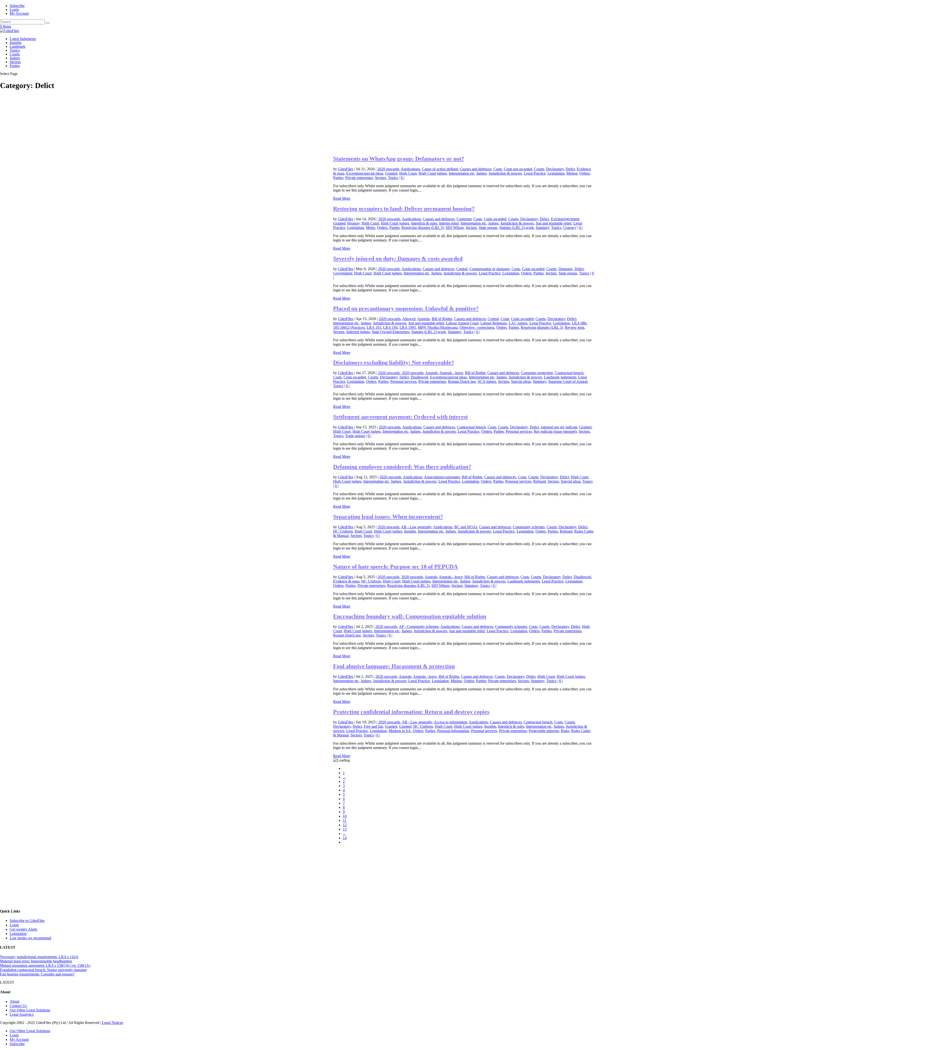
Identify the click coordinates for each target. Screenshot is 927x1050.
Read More (341, 198)
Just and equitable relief (553, 223)
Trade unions (355, 436)
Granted (391, 173)
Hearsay (353, 223)
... (344, 777)
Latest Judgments (23, 39)
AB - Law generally (416, 527)
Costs (497, 169)
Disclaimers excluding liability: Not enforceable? (393, 362)
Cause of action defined (440, 169)
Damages (565, 269)
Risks (565, 731)
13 (345, 829)
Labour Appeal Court (462, 323)
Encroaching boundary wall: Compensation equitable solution (409, 616)
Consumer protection (537, 373)
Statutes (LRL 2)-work (516, 228)
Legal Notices (112, 1023)
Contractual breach (569, 373)
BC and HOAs (465, 527)
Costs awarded (495, 219)
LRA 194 (390, 327)
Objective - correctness (477, 327)
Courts (15, 54)
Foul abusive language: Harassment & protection (394, 666)
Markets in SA (400, 731)
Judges (15, 58)
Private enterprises (359, 178)
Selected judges (358, 332)
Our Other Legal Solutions (30, 1010)
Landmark (17, 46)
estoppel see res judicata (559, 427)
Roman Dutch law (462, 381)
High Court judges (433, 173)
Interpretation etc (461, 173)
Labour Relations (493, 323)
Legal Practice (535, 173)
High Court (408, 173)
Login (14, 9)
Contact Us (18, 1006)
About (14, 1001)
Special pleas (521, 381)
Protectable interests (544, 731)
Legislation (556, 173)
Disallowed (419, 377)
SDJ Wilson (455, 228)
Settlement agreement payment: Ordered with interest (400, 417)
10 (345, 816)
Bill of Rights (442, 319)
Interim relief (449, 223)
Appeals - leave (451, 373)
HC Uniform (343, 531)
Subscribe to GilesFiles (27, 921)
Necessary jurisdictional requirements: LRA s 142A (39, 957)
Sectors (15, 62)
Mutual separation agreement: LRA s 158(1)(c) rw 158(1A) (45, 965)
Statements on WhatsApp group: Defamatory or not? (398, 159)
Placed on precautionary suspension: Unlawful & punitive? (406, 308)
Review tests (574, 327)
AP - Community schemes (419, 627)
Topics (15, 50)
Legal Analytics (22, 1014)
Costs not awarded (518, 169)
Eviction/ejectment (565, 219)
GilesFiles (345, 169)
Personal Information (453, 731)
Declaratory (555, 169)
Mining (571, 173)
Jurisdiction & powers (505, 173)
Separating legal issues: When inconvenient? (388, 517)
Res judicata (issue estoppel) (555, 431)
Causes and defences (476, 169)
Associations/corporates (442, 477)
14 (345, 838)
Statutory (542, 228)
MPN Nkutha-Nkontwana (438, 327)
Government (342, 273)
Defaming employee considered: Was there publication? (402, 467)
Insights (15, 43)
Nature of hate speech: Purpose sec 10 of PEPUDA (395, 566)
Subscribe (17, 6)
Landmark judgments (560, 377)
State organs (488, 228)
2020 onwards (388, 169)
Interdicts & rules (424, 223)
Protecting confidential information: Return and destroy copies (411, 712)
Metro (370, 228)
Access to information (450, 722)
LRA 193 (374, 327)
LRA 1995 (408, 327)
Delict (570, 169)
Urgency (569, 228)
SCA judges (487, 381)
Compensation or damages (489, 269)
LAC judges (518, 323)
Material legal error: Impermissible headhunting (36, 961)
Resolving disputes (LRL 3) (422, 228)
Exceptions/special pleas (364, 173)
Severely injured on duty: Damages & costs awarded (398, 258)
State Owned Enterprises (390, 332)
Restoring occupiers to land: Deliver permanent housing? (404, 209)
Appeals (423, 319)
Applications (410, 169)
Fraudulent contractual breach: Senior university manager (43, 970)
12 (345, 825)
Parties (15, 66)
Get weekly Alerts (23, 929)
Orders (584, 173)
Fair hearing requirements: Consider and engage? (37, 974)
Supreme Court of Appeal (567, 381)
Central (461, 269)
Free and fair (373, 726)
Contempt (463, 219)
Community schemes (529, 527)
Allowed (408, 319)
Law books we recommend (30, 938)
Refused (539, 481)
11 (344, 820)
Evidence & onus (346, 581)
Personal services (403, 381)
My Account (19, 13)
